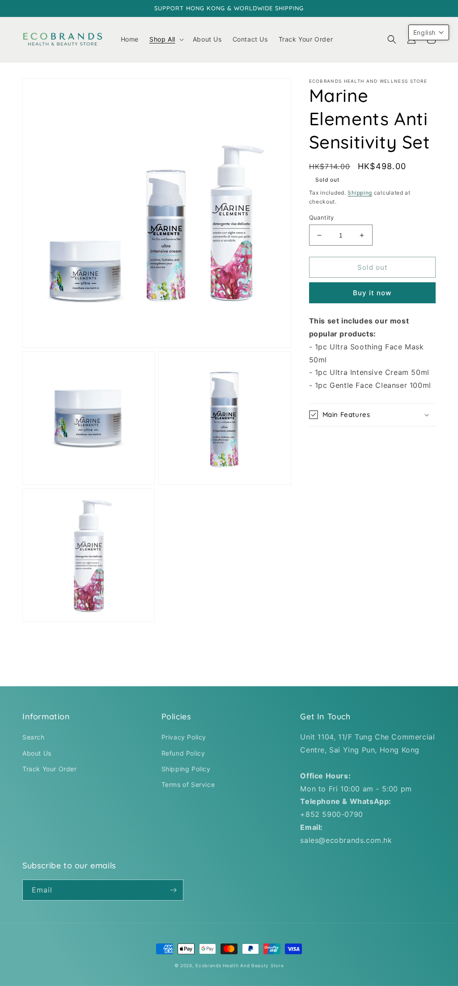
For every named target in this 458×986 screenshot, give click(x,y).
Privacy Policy (183, 737)
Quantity (321, 217)
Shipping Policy (186, 769)
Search (33, 737)
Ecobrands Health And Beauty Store (239, 965)
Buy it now (372, 293)
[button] (165, 39)
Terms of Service (188, 784)
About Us (36, 753)
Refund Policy (183, 753)
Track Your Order (49, 769)
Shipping (360, 192)
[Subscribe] (173, 890)
